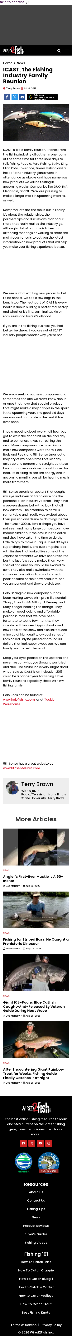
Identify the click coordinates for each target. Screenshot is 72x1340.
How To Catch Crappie (36, 1270)
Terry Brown (37, 784)
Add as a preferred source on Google (44, 97)
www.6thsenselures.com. (22, 768)
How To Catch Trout (36, 1304)
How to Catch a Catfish (36, 1287)
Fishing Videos (36, 1242)
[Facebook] (23, 1143)
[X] (31, 1143)
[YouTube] (40, 1143)
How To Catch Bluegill (36, 1279)
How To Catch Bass (36, 1262)
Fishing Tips (36, 1209)
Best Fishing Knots (36, 1312)
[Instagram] (48, 1143)
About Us (36, 1192)
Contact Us (36, 1200)
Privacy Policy (51, 1325)
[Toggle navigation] (67, 49)
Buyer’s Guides (36, 1234)
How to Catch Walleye (36, 1295)
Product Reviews (36, 1226)
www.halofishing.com (19, 699)
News (21, 63)
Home (7, 63)
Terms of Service (23, 1325)
